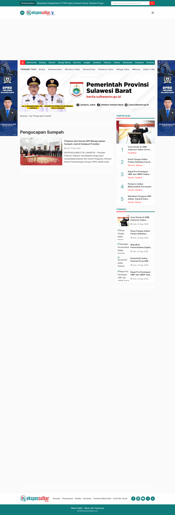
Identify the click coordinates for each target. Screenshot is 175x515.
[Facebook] (133, 498)
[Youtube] (143, 498)
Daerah (52, 62)
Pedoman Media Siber (102, 498)
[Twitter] (148, 498)
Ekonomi (77, 62)
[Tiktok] (153, 498)
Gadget (87, 62)
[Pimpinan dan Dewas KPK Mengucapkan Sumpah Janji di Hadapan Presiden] (41, 151)
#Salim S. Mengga (151, 69)
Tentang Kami (67, 498)
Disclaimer (87, 498)
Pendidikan (132, 153)
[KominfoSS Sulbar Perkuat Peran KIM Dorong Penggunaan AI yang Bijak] (123, 261)
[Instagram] (138, 498)
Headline (97, 62)
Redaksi (78, 498)
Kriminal (150, 62)
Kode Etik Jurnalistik (121, 498)
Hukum (117, 62)
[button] (152, 3)
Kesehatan (127, 62)
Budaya (42, 62)
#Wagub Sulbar (122, 69)
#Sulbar (42, 69)
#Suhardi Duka (89, 69)
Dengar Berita (64, 62)
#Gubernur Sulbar (105, 69)
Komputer (139, 62)
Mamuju (139, 165)
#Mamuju (136, 69)
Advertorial (32, 62)
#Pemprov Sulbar (72, 69)
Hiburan (107, 62)
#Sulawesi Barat (55, 69)
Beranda (56, 498)
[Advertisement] (87, 38)
